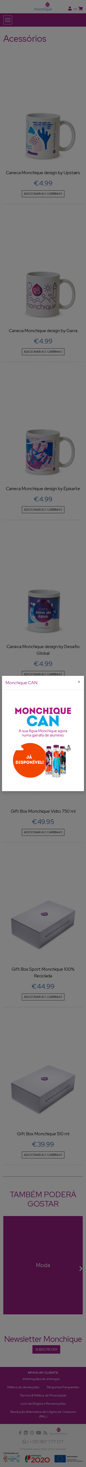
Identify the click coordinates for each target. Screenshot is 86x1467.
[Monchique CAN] (43, 740)
